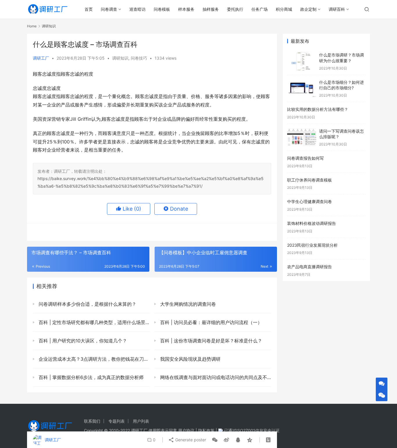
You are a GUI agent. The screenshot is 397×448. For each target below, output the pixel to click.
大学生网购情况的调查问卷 (187, 304)
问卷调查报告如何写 (305, 158)
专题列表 (116, 421)
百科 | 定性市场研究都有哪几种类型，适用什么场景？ (93, 322)
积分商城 (284, 9)
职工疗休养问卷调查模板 (309, 179)
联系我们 (92, 421)
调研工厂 (41, 58)
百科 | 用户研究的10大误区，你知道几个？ (82, 341)
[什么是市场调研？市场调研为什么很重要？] (301, 61)
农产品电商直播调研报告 (309, 266)
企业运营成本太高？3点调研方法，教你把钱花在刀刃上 (93, 359)
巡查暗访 (137, 9)
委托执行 (235, 9)
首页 (89, 9)
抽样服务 (211, 9)
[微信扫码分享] (215, 440)
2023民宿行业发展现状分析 (312, 245)
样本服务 (186, 9)
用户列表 (141, 421)
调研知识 (120, 58)
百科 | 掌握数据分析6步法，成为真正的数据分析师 (90, 377)
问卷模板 (162, 9)
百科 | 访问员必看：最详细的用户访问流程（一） (210, 322)
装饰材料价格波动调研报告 (311, 223)
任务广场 (259, 9)
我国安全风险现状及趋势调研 (190, 359)
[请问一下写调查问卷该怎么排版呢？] (301, 137)
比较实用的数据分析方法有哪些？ (317, 109)
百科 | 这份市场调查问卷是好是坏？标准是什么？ (210, 341)
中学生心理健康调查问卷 (309, 201)
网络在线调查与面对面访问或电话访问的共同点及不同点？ (215, 377)
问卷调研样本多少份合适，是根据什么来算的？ (86, 304)
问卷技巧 (139, 58)
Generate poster (190, 439)
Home (32, 26)
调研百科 (337, 9)
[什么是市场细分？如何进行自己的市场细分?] (301, 88)
